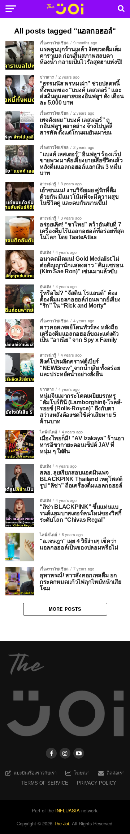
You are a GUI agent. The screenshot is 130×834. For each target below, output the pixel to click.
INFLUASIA (67, 810)
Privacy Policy (96, 783)
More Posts (65, 609)
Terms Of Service (44, 783)
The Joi (61, 823)
